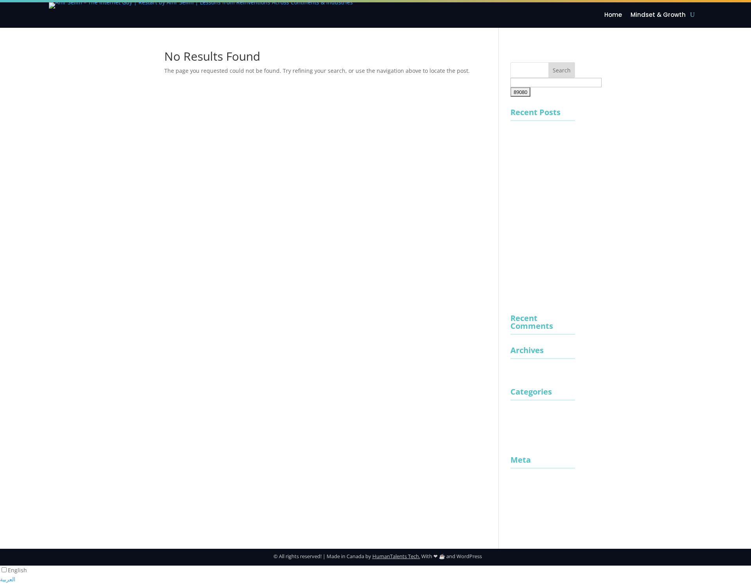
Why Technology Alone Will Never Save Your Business (540, 184)
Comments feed (531, 507)
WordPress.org (529, 520)
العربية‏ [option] (7, 579)
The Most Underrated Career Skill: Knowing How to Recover (538, 247)
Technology (525, 426)
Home (613, 15)
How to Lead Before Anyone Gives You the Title (538, 215)
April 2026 (523, 371)
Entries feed (526, 493)
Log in (518, 481)
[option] (375, 579)
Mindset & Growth (658, 15)
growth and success (536, 412)
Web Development (534, 439)
